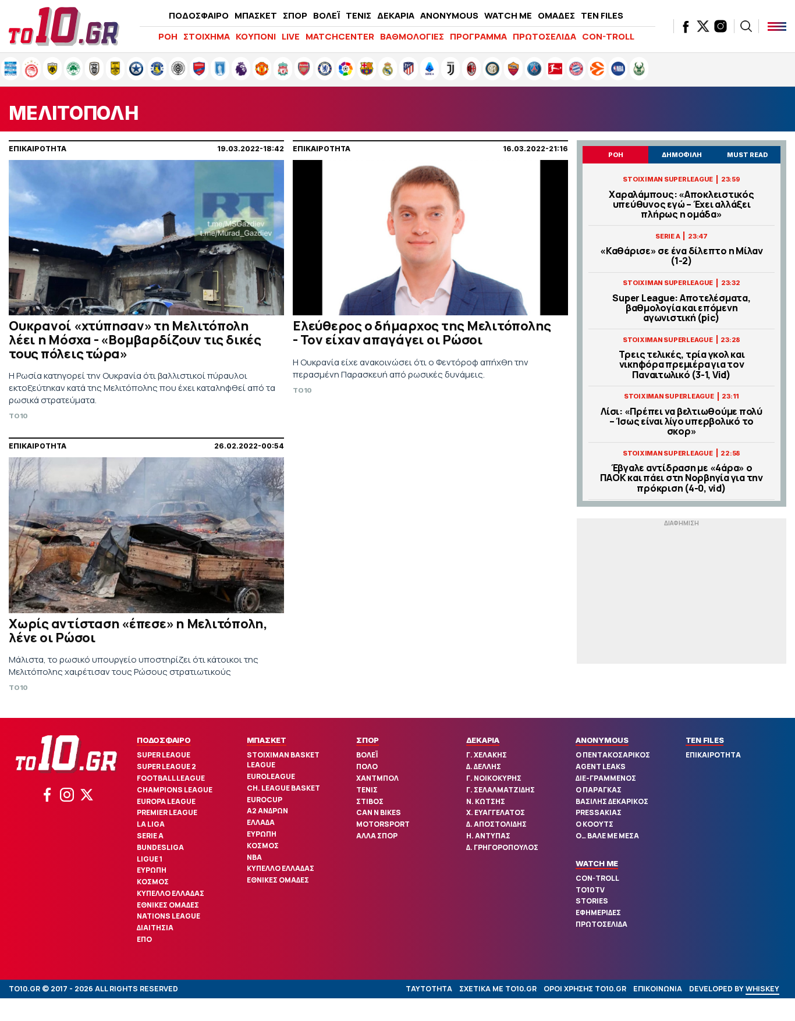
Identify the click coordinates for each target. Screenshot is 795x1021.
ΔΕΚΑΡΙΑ (395, 15)
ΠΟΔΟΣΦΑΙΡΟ (199, 15)
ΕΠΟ (144, 939)
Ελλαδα (261, 822)
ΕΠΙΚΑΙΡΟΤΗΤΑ (713, 755)
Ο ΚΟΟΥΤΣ (594, 824)
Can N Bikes (378, 812)
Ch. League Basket (283, 788)
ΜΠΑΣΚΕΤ (256, 15)
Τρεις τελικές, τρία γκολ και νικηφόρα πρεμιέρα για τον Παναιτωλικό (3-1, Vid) (682, 365)
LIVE (291, 36)
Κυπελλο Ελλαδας (170, 893)
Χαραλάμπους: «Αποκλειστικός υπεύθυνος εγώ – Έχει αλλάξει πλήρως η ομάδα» (681, 205)
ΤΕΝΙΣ (358, 15)
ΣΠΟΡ (295, 15)
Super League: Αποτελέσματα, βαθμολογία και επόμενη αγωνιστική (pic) (681, 308)
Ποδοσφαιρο (164, 740)
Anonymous (602, 740)
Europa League (166, 801)
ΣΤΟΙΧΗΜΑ (206, 36)
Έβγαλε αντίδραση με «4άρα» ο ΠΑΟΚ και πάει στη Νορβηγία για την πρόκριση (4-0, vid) (681, 478)
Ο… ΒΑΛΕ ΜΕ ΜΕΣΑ (607, 836)
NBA (254, 857)
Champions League (174, 790)
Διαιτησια (155, 928)
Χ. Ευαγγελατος (495, 812)
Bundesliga (160, 847)
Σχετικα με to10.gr (498, 989)
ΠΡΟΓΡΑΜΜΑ (478, 36)
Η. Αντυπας (488, 836)
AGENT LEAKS (601, 766)
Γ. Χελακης (486, 755)
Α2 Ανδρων (267, 811)
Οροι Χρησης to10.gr (585, 989)
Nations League (168, 916)
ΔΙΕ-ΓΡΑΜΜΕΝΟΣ (606, 778)
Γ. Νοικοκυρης (493, 778)
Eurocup (264, 800)
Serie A (150, 836)
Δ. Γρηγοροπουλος (502, 847)
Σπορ (367, 740)
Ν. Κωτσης (485, 801)
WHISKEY (762, 989)
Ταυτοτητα (429, 989)
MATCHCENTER (340, 36)
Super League (163, 755)
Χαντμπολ (377, 778)
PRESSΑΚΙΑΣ (599, 812)
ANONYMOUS (449, 15)
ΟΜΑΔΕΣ (556, 15)
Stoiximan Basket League (283, 760)
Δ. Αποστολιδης (496, 824)
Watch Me (597, 863)
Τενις (367, 790)
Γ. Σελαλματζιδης (500, 790)
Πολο (367, 766)
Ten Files (705, 740)
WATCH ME (508, 15)
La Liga (151, 824)
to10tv (590, 890)
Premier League (167, 812)
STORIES (592, 901)
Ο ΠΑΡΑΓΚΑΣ (599, 790)
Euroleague (271, 776)
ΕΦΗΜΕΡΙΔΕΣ (598, 912)
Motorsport (383, 824)
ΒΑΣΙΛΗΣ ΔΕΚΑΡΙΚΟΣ (612, 801)
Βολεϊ (367, 755)
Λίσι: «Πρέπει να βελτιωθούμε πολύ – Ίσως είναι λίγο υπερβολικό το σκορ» (681, 422)
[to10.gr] (64, 26)
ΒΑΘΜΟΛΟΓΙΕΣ (412, 36)
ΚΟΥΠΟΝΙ (256, 36)
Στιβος (370, 801)
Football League (171, 778)
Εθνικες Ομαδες (168, 905)
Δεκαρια (482, 740)
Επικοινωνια (657, 989)
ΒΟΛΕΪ (326, 15)
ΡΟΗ (168, 36)
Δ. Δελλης (483, 766)
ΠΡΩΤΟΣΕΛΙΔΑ (544, 36)
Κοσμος (153, 882)
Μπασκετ (266, 740)
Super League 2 (166, 766)
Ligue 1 (149, 859)
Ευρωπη (151, 870)
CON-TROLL (608, 36)
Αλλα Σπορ (377, 836)
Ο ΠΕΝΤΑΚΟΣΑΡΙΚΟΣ (613, 755)
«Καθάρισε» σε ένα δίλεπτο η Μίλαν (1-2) (681, 256)
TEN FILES (602, 15)
